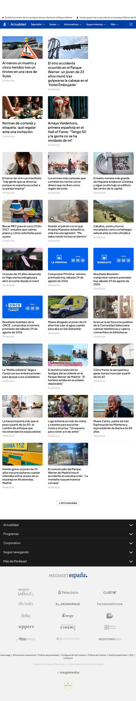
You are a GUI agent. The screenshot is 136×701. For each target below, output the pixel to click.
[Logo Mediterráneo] (110, 639)
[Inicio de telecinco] (4, 24)
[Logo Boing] (26, 615)
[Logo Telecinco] (68, 592)
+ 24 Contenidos (68, 502)
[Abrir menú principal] (131, 24)
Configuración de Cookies (73, 655)
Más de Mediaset (15, 561)
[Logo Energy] (68, 615)
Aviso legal (5, 655)
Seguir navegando (16, 552)
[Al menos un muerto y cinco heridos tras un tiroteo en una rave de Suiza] (22, 47)
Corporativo (12, 543)
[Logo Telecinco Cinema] (68, 627)
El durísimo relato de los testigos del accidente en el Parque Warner (38, 17)
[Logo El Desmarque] (68, 604)
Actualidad (18, 24)
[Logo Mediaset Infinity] (26, 592)
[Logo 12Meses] (110, 627)
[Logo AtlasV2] (26, 639)
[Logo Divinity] (26, 604)
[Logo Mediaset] (68, 577)
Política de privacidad (48, 655)
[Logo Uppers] (26, 627)
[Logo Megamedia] (69, 672)
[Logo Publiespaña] (68, 639)
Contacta (68, 658)
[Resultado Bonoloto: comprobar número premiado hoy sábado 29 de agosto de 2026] (113, 259)
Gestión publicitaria (117, 655)
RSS (132, 655)
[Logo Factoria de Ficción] (110, 604)
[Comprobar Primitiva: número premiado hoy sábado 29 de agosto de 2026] (68, 259)
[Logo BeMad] (109, 615)
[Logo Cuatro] (110, 592)
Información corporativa (24, 655)
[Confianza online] (68, 688)
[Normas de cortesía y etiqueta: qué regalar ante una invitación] (22, 107)
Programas (11, 534)
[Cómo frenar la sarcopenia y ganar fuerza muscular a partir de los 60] (113, 355)
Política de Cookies (97, 655)
